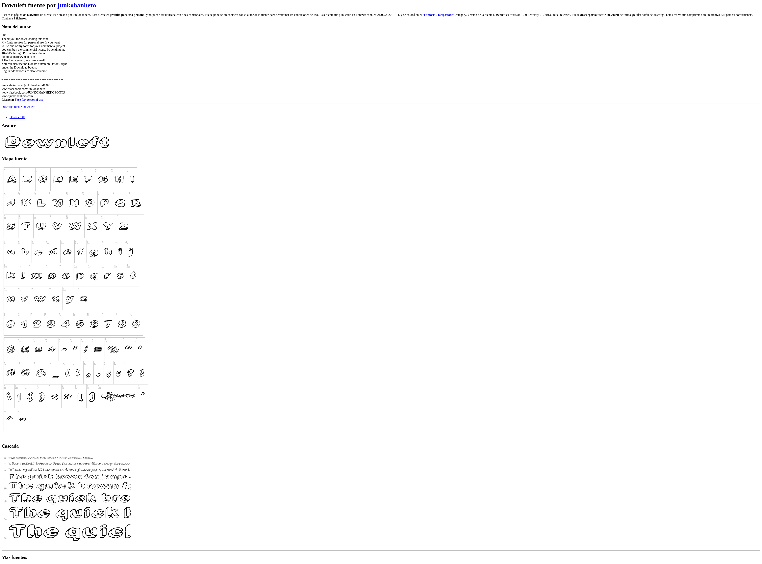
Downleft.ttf (17, 117)
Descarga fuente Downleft (18, 106)
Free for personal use (29, 99)
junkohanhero (77, 5)
